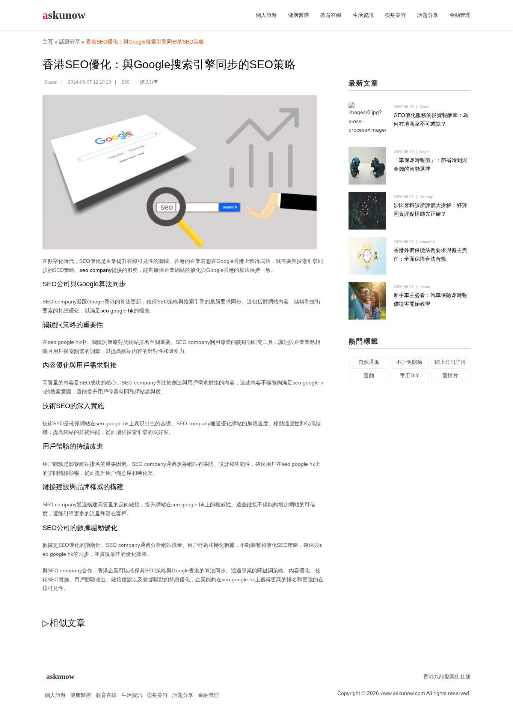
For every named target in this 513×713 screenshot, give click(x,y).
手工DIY (409, 375)
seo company (96, 270)
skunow (64, 15)
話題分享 (427, 15)
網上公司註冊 (450, 362)
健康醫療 (298, 15)
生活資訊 (363, 15)
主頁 (47, 42)
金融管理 (460, 15)
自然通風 (368, 362)
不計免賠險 (409, 362)
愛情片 (450, 375)
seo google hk (117, 311)
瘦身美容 (395, 15)
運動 (369, 375)
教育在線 (330, 15)
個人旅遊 (266, 15)
